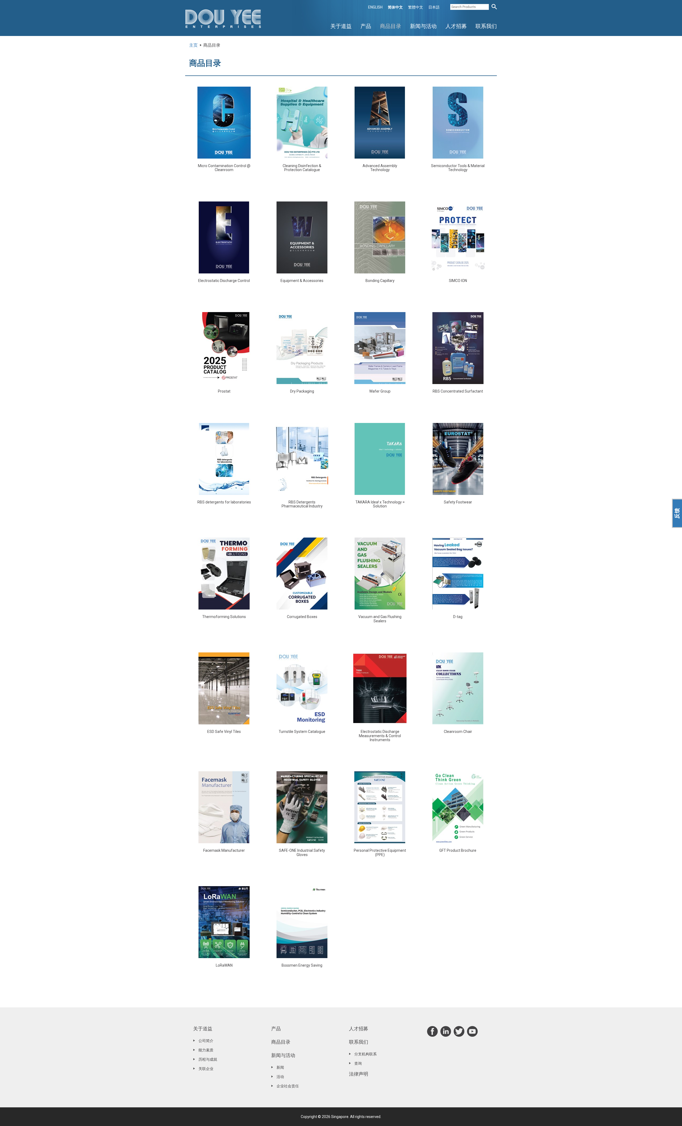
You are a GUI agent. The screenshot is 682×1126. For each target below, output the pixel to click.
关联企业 (205, 1069)
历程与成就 (207, 1059)
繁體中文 (415, 7)
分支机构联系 (365, 1054)
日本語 (434, 7)
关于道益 (341, 26)
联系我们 (486, 26)
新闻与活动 (423, 26)
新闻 (280, 1067)
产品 (365, 26)
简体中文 (395, 7)
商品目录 (390, 26)
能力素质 (205, 1050)
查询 (358, 1063)
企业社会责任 (288, 1086)
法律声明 (358, 1074)
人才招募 (456, 26)
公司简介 (205, 1041)
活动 (280, 1077)
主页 (193, 45)
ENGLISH (375, 7)
